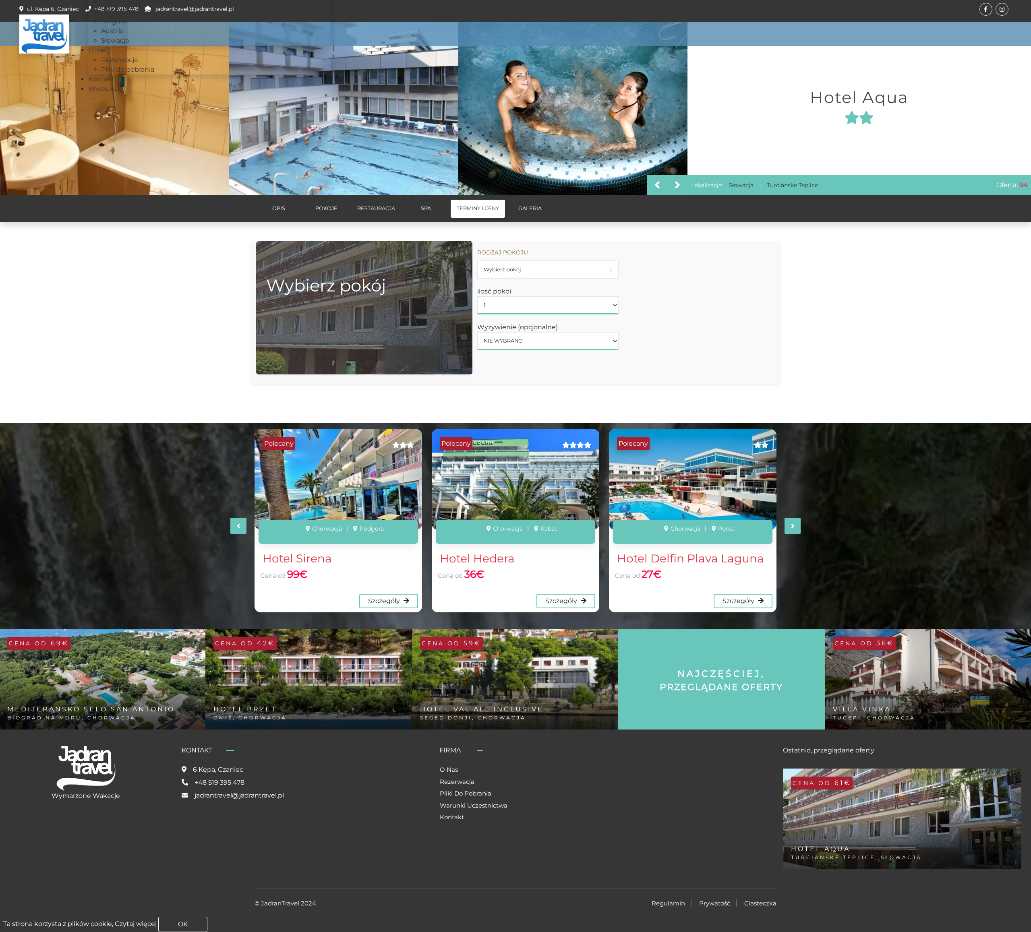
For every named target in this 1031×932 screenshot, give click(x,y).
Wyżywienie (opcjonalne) (517, 327)
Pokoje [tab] (326, 208)
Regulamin (668, 903)
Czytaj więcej (136, 924)
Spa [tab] (426, 208)
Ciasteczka (760, 903)
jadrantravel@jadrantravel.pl (239, 795)
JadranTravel (280, 903)
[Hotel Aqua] (114, 108)
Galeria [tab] (530, 208)
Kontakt (452, 817)
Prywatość (714, 903)
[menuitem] (136, 11)
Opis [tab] (278, 208)
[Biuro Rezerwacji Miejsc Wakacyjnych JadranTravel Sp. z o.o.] (44, 34)
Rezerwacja (457, 781)
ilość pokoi (494, 291)
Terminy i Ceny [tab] (478, 208)
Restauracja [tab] (376, 208)
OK (183, 924)
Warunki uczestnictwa (473, 805)
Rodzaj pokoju (502, 252)
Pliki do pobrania (465, 793)
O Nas (449, 769)
